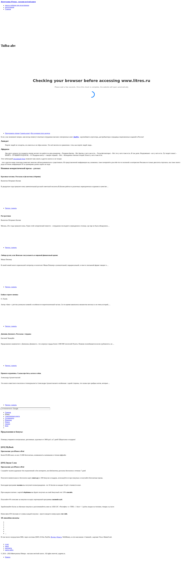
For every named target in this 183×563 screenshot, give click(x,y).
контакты (8, 548)
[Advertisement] (64, 26)
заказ (7, 546)
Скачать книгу (25, 133)
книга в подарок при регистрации (17, 5)
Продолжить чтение (12, 133)
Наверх (7, 557)
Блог (6, 426)
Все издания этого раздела (40, 133)
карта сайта (9, 550)
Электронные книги (12, 416)
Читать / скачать (11, 208)
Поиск (7, 422)
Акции (7, 424)
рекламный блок (19, 159)
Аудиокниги (9, 418)
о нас (7, 544)
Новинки (8, 420)
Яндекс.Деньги (56, 537)
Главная (8, 412)
